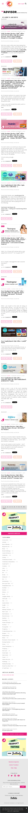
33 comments (7, 317)
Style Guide (6, 655)
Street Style (6, 653)
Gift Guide (6, 598)
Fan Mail (5, 587)
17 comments (7, 267)
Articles (21, 734)
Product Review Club (9, 631)
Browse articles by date (8, 675)
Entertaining (6, 581)
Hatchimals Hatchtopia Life (8, 207)
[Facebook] (8, 776)
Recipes (5, 633)
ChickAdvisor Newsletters (9, 561)
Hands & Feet (7, 603)
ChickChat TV (6, 564)
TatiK (3, 691)
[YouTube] (18, 776)
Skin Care (6, 650)
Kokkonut (4, 718)
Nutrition (5, 618)
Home (5, 607)
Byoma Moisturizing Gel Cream (9, 715)
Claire (8, 31)
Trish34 (4, 686)
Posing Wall (6, 627)
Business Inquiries (14, 762)
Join (23, 786)
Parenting (6, 620)
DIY (4, 572)
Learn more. (16, 811)
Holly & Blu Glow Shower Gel (9, 688)
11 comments (7, 57)
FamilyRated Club (7, 585)
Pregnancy (6, 629)
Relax (5, 637)
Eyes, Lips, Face (7, 583)
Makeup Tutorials (8, 609)
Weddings (6, 661)
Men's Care (6, 611)
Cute (4, 568)
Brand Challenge (7, 551)
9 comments (7, 109)
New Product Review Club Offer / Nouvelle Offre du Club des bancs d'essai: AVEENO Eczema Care (12, 476)
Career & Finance (7, 553)
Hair (5, 600)
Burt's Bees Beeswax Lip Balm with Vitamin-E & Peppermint (13, 720)
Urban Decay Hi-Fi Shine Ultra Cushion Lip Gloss (14, 698)
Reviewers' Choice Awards (10, 640)
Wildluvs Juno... (5, 210)
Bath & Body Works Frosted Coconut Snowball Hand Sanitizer (13, 704)
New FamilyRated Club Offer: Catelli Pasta (14, 341)
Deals (5, 570)
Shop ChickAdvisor (8, 646)
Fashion (5, 590)
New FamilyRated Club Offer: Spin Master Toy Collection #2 (12, 185)
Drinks (5, 574)
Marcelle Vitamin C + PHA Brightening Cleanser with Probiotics (13, 710)
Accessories (6, 540)
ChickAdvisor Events (8, 559)
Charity (5, 557)
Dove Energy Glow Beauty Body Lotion (11, 683)
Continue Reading (6, 61)
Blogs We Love (7, 546)
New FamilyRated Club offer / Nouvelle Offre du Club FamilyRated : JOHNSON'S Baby (14, 379)
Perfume (5, 624)
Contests (6, 566)
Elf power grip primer (7, 730)
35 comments (7, 452)
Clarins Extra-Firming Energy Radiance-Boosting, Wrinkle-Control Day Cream (14, 693)
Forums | (17, 734)
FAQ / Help (14, 768)
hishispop (4, 682)
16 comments (7, 161)
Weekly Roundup (7, 663)
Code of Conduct (14, 765)
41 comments (7, 214)
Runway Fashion (8, 642)
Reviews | (12, 734)
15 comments (7, 402)
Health (5, 605)
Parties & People (7, 622)
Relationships (7, 635)
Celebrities (6, 555)
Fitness (5, 592)
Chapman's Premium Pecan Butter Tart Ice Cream (14, 725)
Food (5, 594)
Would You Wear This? (9, 666)
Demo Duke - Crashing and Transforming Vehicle (14, 208)
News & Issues (7, 616)
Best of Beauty (7, 544)
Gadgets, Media (7, 596)
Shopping (5, 648)
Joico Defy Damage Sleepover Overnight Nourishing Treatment (13, 51)
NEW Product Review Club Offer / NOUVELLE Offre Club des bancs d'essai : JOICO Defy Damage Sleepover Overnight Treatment (13, 36)
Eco (4, 579)
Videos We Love (7, 659)
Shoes (5, 644)
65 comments (7, 497)
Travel (5, 657)
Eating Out (6, 577)
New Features (7, 614)
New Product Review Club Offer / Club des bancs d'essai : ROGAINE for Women (13, 428)
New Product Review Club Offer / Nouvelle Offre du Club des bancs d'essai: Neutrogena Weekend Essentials (12, 293)
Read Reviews (17, 61)
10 (23, 507)
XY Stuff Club (6, 668)
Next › (4, 508)
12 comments (7, 354)
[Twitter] (12, 776)
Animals (5, 542)
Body (5, 548)
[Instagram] (15, 776)
